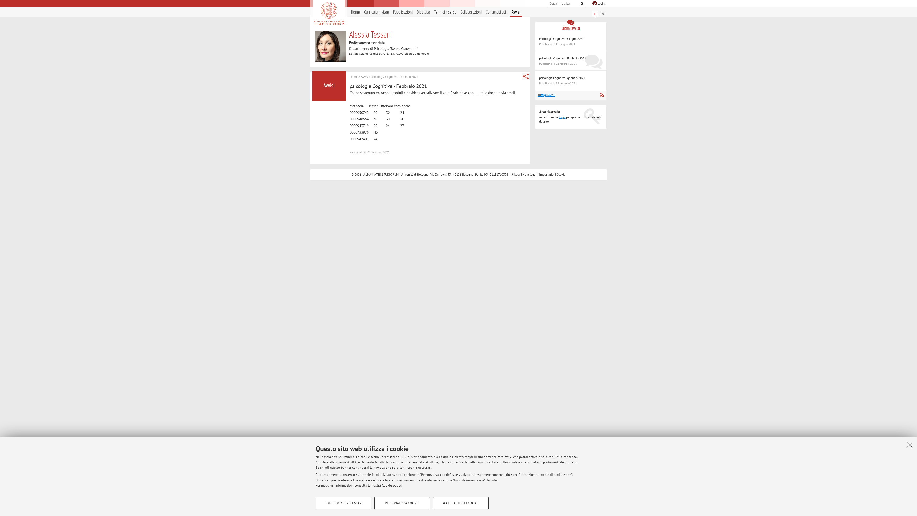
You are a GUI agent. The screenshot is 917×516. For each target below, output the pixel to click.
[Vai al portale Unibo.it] (328, 13)
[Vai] (582, 3)
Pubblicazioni (403, 12)
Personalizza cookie (402, 503)
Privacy (515, 174)
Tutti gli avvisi (546, 95)
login (562, 117)
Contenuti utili (496, 12)
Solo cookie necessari (343, 503)
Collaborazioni (471, 12)
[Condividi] (526, 76)
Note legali (529, 174)
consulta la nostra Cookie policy (378, 485)
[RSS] (602, 95)
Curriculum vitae (376, 12)
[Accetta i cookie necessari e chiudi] (909, 445)
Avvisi (516, 12)
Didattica (423, 12)
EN (602, 14)
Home (355, 12)
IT (595, 14)
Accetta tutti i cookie (461, 503)
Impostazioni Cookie (552, 174)
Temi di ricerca (445, 12)
